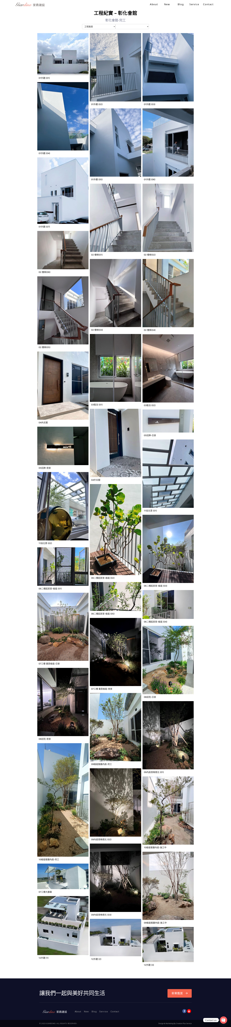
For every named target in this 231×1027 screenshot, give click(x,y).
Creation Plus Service (184, 1023)
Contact (115, 1011)
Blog (94, 1011)
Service (103, 1011)
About (78, 1011)
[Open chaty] (223, 1020)
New (86, 1011)
